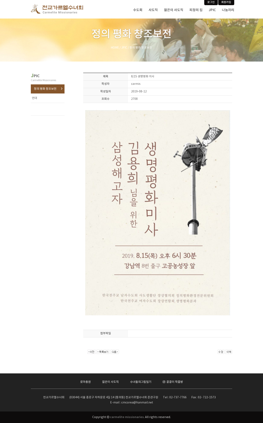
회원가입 (226, 2)
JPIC (212, 10)
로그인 (211, 2)
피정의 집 (196, 10)
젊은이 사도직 (173, 10)
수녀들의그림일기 (140, 382)
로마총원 (85, 382)
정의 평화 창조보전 (45, 89)
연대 (34, 98)
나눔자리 (228, 10)
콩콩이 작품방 (174, 382)
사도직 (153, 10)
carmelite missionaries (127, 417)
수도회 (137, 10)
